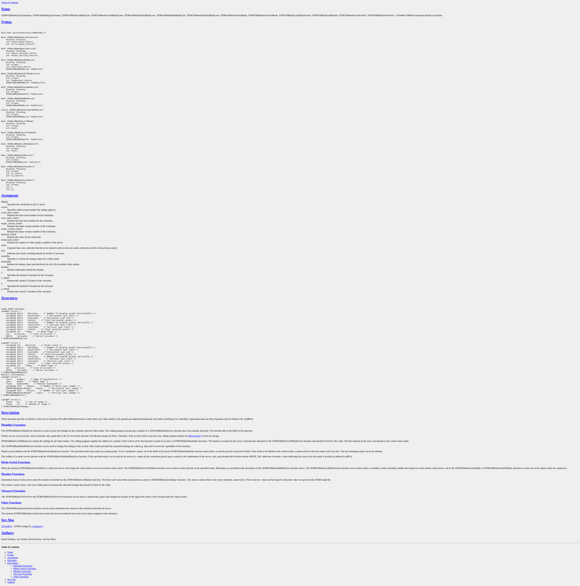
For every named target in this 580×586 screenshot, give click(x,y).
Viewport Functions (13, 490)
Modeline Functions (13, 424)
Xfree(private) (194, 436)
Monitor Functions (12, 474)
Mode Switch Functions (15, 462)
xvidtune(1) (37, 526)
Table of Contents (9, 2)
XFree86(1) (6, 526)
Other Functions (11, 502)
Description (10, 413)
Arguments (9, 195)
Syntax (6, 22)
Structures (9, 298)
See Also (7, 520)
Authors (7, 533)
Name (5, 9)
